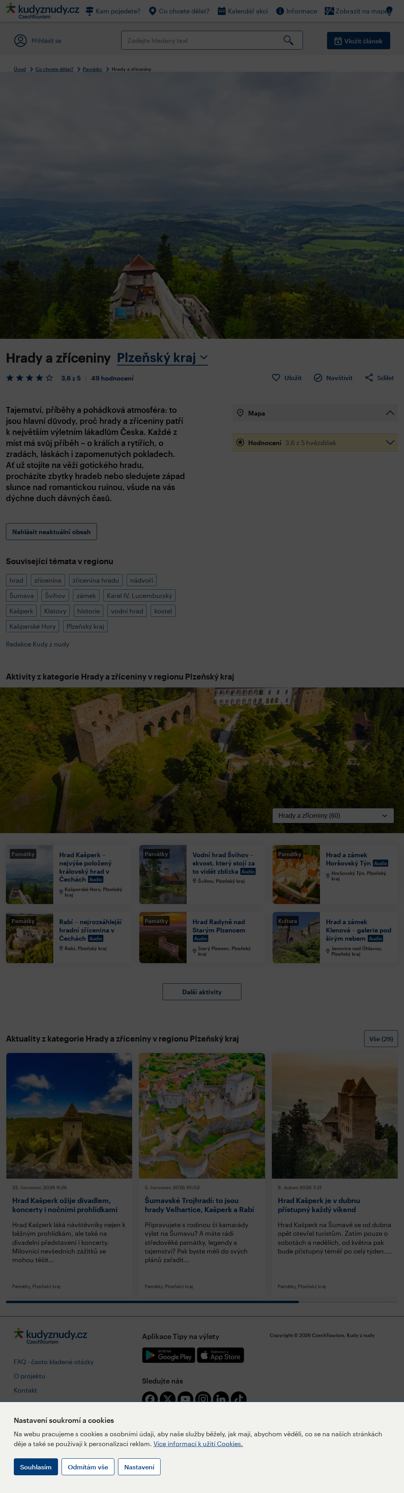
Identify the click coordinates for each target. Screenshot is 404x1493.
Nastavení (139, 1467)
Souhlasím (36, 1467)
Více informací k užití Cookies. (198, 1443)
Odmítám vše (88, 1467)
